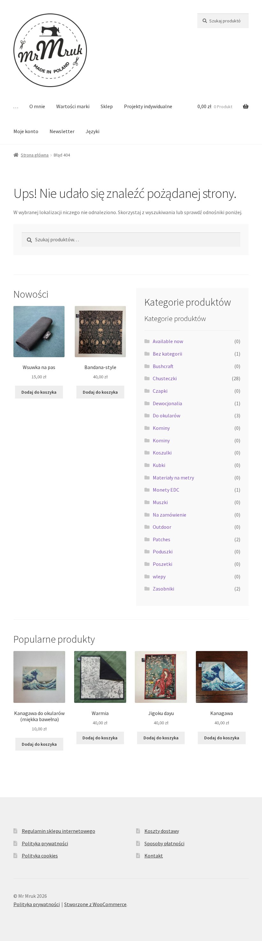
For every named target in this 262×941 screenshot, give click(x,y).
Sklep (107, 106)
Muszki (160, 502)
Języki (92, 131)
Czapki (160, 391)
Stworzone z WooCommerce (95, 904)
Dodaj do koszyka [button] (39, 392)
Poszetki (162, 564)
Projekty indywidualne (148, 106)
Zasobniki (163, 588)
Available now (168, 341)
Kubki (159, 465)
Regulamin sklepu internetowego (58, 831)
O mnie (37, 106)
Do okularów (166, 415)
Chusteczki (165, 378)
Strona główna (35, 155)
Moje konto (25, 131)
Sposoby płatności (164, 843)
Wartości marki (72, 106)
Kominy (161, 428)
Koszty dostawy (161, 831)
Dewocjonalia (167, 403)
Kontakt (153, 855)
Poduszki (163, 551)
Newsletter (62, 131)
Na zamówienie (169, 514)
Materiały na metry (173, 477)
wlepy (159, 576)
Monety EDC (166, 490)
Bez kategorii (167, 353)
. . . (15, 106)
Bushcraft (163, 366)
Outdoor (162, 527)
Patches (161, 539)
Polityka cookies (40, 855)
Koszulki (162, 452)
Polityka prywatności (45, 843)
